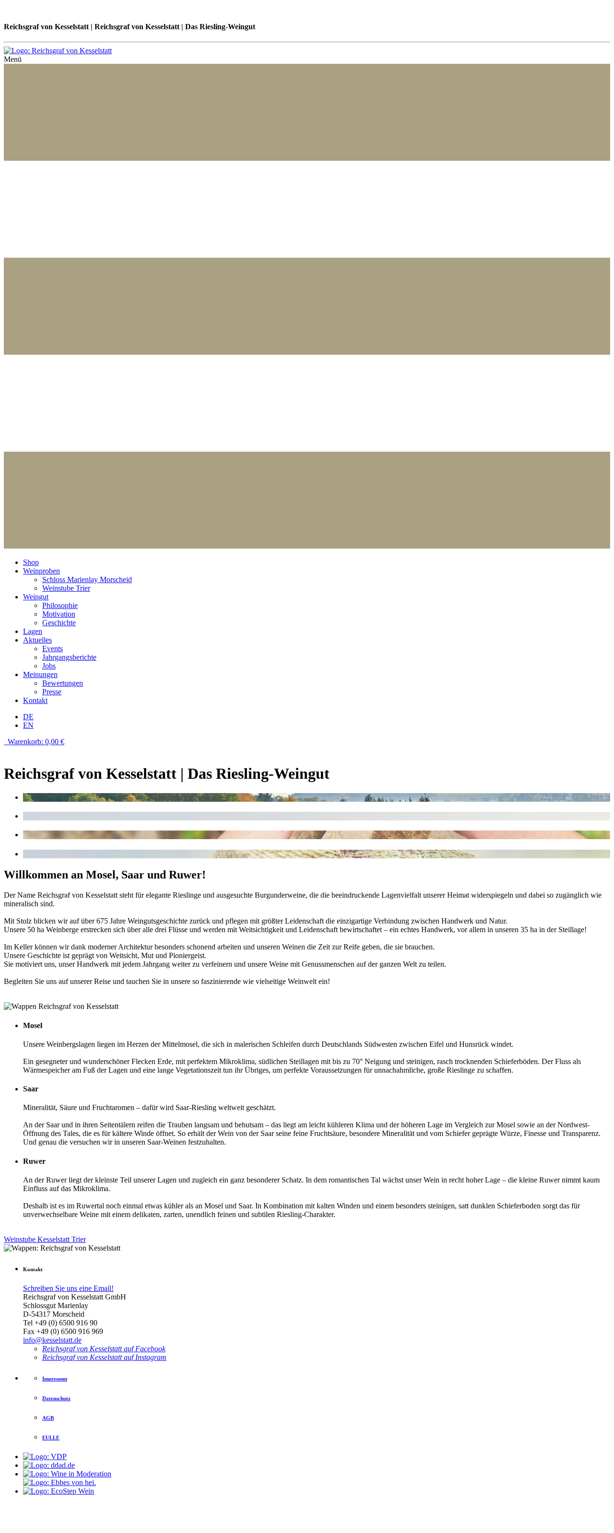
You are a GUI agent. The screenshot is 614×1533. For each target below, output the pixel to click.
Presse (51, 692)
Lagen (32, 631)
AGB (48, 1418)
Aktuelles (37, 640)
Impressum (54, 1378)
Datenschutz (56, 1398)
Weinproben (41, 571)
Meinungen (40, 674)
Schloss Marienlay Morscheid (87, 579)
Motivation (58, 614)
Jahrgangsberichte (69, 657)
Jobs (49, 666)
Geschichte (59, 623)
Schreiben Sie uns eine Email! (68, 1288)
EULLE (50, 1437)
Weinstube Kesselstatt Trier (45, 1239)
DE (28, 717)
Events (52, 648)
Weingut (35, 597)
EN (28, 725)
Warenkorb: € (35, 741)
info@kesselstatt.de (52, 1340)
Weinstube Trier (66, 588)
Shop (31, 562)
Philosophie (60, 605)
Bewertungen (62, 683)
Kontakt (35, 700)
